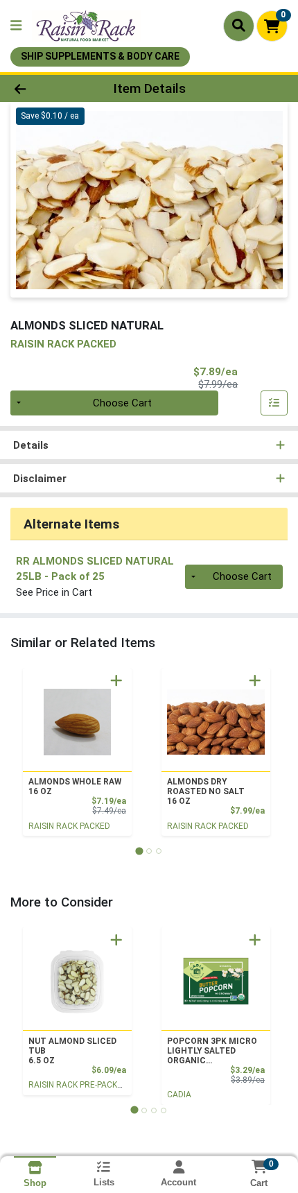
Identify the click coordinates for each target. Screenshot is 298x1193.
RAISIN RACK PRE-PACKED (78, 1085)
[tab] (139, 851)
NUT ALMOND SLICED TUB (72, 1050)
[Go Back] (45, 88)
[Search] (238, 25)
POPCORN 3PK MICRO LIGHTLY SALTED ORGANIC (212, 1050)
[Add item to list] (274, 402)
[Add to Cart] (116, 680)
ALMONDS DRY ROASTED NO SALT (206, 791)
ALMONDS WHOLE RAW (74, 786)
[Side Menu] (15, 26)
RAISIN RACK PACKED (69, 826)
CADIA (179, 1094)
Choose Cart (122, 403)
